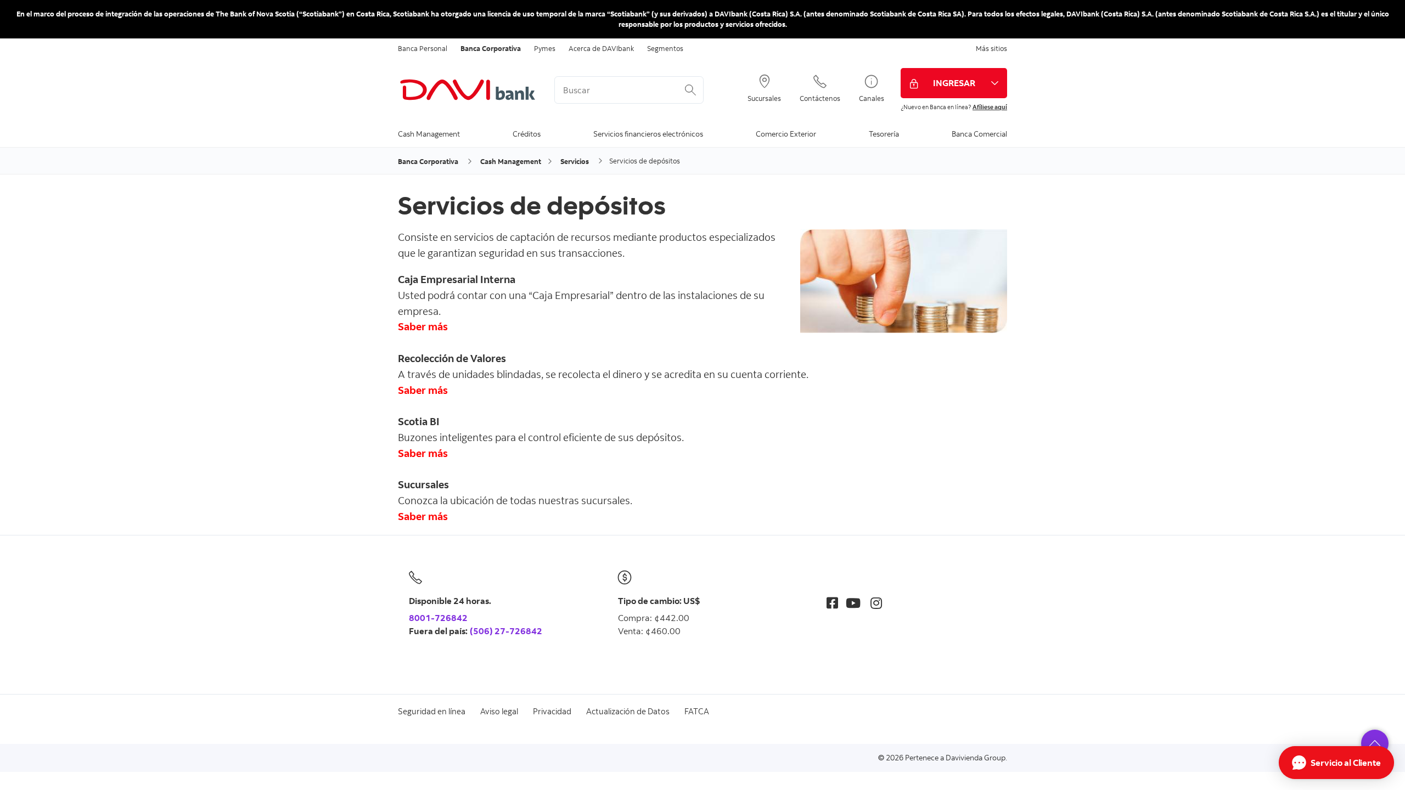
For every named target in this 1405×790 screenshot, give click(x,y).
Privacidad (552, 711)
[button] (1375, 743)
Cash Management (429, 133)
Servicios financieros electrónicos (648, 133)
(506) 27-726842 (506, 630)
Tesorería (884, 133)
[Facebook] (832, 602)
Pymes (544, 48)
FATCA (696, 711)
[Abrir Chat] (1336, 762)
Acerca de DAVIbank (601, 48)
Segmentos (665, 48)
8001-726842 (438, 617)
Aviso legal (499, 711)
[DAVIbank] (468, 89)
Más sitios (991, 48)
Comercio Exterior (786, 133)
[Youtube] (853, 602)
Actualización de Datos (628, 711)
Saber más (423, 390)
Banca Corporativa (490, 48)
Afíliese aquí (990, 107)
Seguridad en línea (431, 711)
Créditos (527, 133)
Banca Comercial (979, 133)
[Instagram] (876, 602)
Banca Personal (422, 48)
